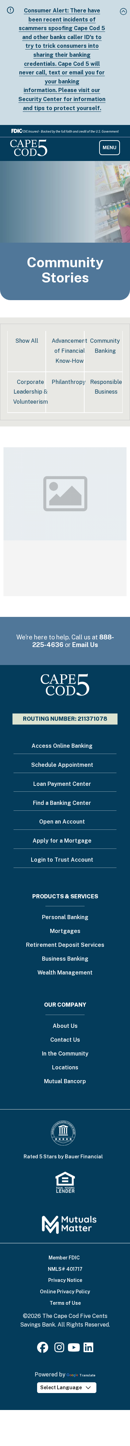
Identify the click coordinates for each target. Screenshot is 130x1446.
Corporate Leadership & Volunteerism (30, 392)
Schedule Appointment (62, 765)
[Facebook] (44, 1349)
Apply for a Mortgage (62, 840)
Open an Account (62, 821)
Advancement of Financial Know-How (69, 351)
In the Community (65, 1054)
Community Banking (105, 346)
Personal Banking (65, 917)
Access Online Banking (62, 746)
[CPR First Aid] (65, 521)
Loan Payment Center (62, 784)
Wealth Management (65, 973)
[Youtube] (74, 1349)
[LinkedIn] (88, 1349)
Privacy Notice (65, 1280)
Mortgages (65, 931)
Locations (65, 1068)
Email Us (85, 644)
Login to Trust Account (62, 859)
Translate (87, 1375)
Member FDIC (64, 1257)
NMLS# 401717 (65, 1269)
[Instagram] (59, 1349)
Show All (26, 341)
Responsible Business (106, 387)
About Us (65, 1026)
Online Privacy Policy (65, 1291)
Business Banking (65, 959)
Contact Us (65, 1040)
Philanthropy (69, 382)
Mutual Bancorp (65, 1082)
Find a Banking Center (62, 803)
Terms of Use (65, 1303)
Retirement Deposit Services (65, 945)
